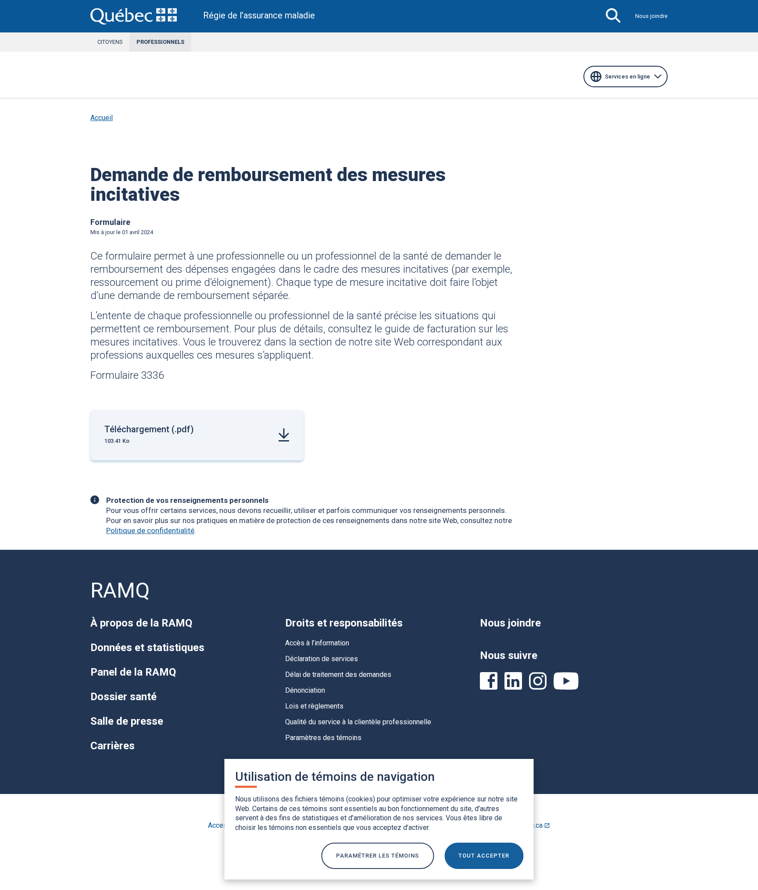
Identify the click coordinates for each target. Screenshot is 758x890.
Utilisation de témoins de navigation (335, 776)
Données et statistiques (147, 647)
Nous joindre (651, 16)
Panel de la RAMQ (133, 672)
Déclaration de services (321, 659)
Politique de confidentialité (150, 530)
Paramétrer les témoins (377, 855)
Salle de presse (126, 721)
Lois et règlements (314, 706)
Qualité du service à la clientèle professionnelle (358, 722)
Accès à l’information (317, 643)
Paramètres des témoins (323, 737)
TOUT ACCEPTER (483, 855)
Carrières (112, 746)
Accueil (101, 118)
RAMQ (120, 590)
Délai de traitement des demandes (338, 674)
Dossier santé (123, 697)
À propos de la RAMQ (141, 623)
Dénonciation (305, 690)
